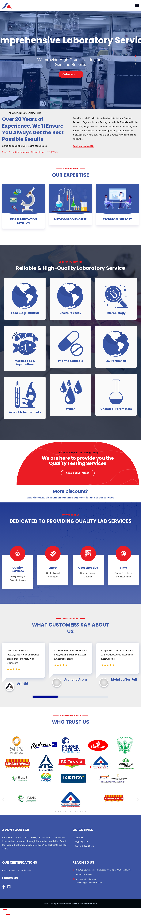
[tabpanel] (23, 665)
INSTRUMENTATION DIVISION (23, 221)
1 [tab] (45, 697)
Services (79, 837)
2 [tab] (70, 697)
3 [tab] (95, 697)
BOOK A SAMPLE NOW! (78, 473)
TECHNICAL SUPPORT (117, 219)
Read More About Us (83, 146)
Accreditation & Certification (18, 870)
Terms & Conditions (84, 846)
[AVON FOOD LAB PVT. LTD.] (7, 5)
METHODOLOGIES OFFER (70, 219)
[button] (3, 799)
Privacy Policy (81, 841)
